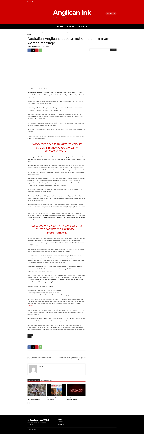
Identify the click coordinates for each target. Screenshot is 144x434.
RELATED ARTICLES (33, 380)
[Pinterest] (36, 50)
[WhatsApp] (40, 50)
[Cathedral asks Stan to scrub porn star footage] (56, 390)
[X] (30, 2)
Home (29, 32)
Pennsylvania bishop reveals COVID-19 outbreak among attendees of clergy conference (72, 358)
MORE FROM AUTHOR (46, 380)
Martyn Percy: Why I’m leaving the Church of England (40, 358)
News (33, 32)
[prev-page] (29, 403)
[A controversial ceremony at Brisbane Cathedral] (76, 390)
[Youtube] (33, 2)
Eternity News (37, 335)
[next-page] (31, 403)
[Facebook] (28, 2)
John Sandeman (33, 46)
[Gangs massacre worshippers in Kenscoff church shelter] (37, 390)
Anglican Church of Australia (39, 337)
